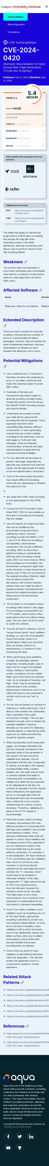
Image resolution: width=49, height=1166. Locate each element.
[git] (20, 1148)
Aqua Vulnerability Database (21, 7)
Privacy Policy (10, 1127)
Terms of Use (25, 1127)
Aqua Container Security (19, 1079)
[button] (46, 6)
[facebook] (9, 1137)
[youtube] (9, 1148)
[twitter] (20, 1137)
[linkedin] (32, 1137)
